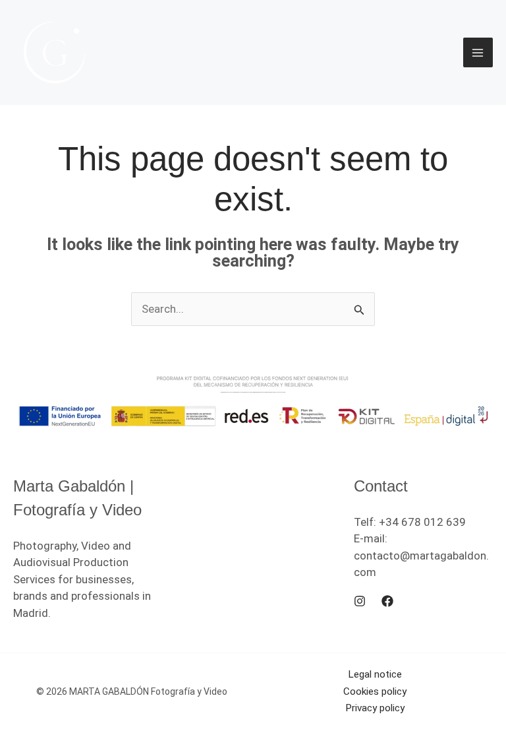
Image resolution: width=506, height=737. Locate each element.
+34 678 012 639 (422, 522)
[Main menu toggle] (478, 53)
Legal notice (375, 674)
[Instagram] (360, 601)
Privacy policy (375, 708)
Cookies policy (375, 691)
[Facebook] (387, 601)
